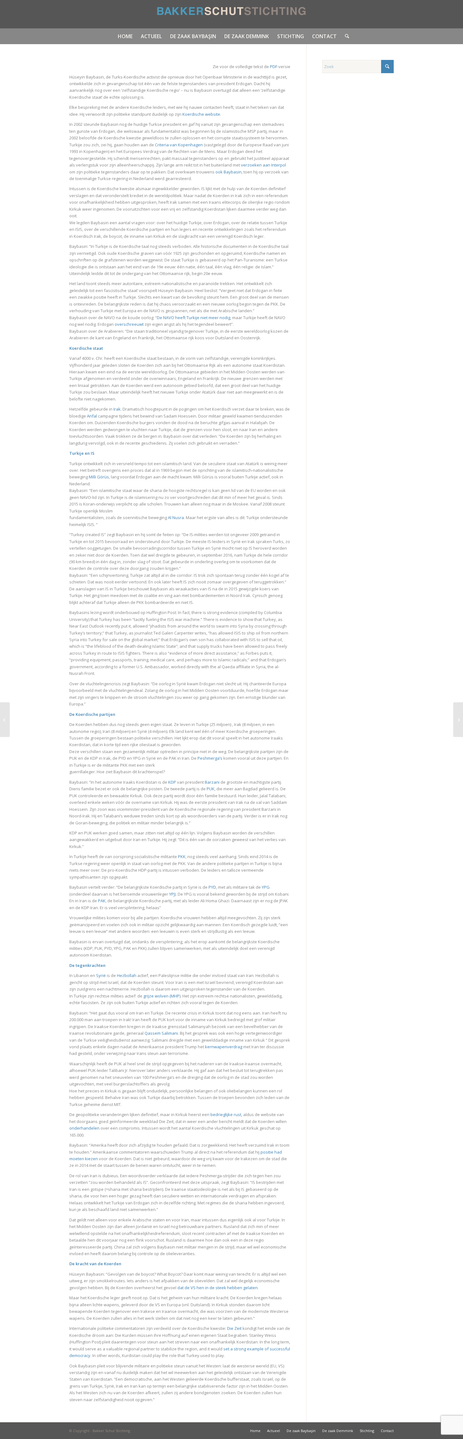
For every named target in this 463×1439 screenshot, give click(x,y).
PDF (273, 66)
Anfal (92, 416)
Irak (117, 409)
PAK (102, 901)
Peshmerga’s (209, 758)
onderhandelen (84, 1128)
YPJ (172, 894)
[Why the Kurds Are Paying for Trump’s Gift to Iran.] (458, 719)
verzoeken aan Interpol (263, 165)
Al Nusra (176, 517)
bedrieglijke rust (225, 1114)
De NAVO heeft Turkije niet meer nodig (193, 317)
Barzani (212, 782)
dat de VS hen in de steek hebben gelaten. (218, 1287)
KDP (172, 782)
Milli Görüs (99, 477)
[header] (232, 14)
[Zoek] (345, 36)
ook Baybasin (228, 172)
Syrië (101, 975)
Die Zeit (235, 1328)
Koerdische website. (201, 114)
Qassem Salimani (161, 1033)
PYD (212, 887)
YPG (266, 887)
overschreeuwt (130, 324)
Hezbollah (126, 975)
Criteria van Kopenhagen (179, 145)
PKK (182, 856)
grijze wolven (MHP (161, 996)
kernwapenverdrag (223, 1047)
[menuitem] (125, 36)
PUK (210, 789)
